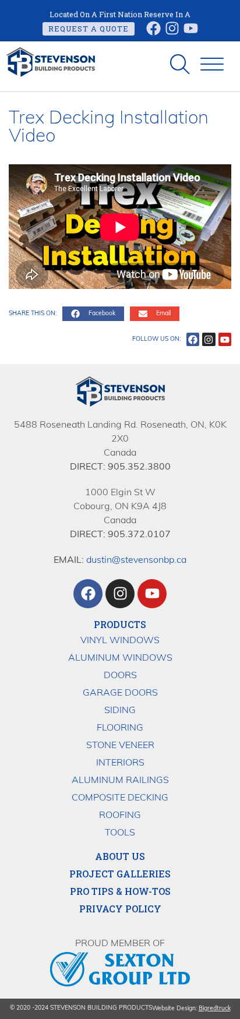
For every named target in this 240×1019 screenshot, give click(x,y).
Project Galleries (120, 874)
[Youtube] (190, 28)
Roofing (120, 815)
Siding (120, 710)
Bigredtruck (215, 1009)
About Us (120, 856)
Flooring (120, 728)
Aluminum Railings (120, 780)
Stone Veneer (120, 745)
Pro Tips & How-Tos (120, 891)
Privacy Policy (120, 909)
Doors (120, 675)
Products (120, 624)
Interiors (120, 763)
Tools (120, 833)
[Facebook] (153, 28)
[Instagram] (172, 28)
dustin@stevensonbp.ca (136, 560)
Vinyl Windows (120, 641)
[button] (212, 64)
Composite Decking (120, 798)
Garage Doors (120, 693)
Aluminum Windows (120, 658)
